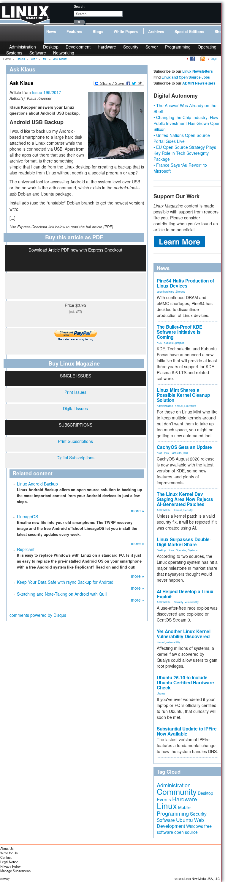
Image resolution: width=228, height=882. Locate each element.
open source (186, 832)
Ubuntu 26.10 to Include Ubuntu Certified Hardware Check (185, 682)
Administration (165, 406)
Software (37, 53)
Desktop (161, 550)
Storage (180, 291)
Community (177, 791)
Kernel (179, 406)
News (51, 31)
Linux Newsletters (197, 71)
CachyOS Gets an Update (184, 447)
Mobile (184, 807)
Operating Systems (186, 550)
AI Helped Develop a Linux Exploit (185, 594)
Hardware (107, 47)
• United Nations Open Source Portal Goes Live (181, 138)
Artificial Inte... (164, 510)
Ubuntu (161, 693)
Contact (6, 857)
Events (164, 799)
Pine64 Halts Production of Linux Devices (185, 283)
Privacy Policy (10, 866)
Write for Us (9, 852)
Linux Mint (190, 406)
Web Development (180, 823)
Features (74, 31)
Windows (194, 826)
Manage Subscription (15, 870)
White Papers (126, 31)
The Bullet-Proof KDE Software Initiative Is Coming (179, 332)
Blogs (98, 31)
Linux (171, 550)
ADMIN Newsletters (199, 83)
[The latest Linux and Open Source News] (202, 59)
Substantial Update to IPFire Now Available (187, 731)
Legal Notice (9, 861)
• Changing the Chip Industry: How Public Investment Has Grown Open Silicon (187, 123)
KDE (159, 342)
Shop (219, 31)
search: (79, 6)
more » (137, 510)
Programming (178, 47)
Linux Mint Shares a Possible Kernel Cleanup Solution (183, 395)
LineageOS (27, 516)
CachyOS (176, 453)
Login (214, 59)
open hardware (165, 291)
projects (179, 342)
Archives (156, 31)
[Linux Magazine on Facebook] (192, 59)
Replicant (25, 549)
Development (78, 47)
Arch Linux (163, 453)
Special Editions (189, 31)
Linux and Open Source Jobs (186, 77)
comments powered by (38, 615)
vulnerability (192, 602)
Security (130, 47)
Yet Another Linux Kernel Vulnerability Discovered (183, 634)
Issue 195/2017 (46, 92)
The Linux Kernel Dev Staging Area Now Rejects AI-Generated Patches (185, 499)
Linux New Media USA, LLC (202, 879)
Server (151, 47)
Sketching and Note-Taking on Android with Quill (62, 594)
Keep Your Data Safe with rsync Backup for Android (65, 582)
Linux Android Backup (37, 484)
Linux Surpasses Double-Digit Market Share (184, 542)
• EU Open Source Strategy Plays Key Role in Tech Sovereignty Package (184, 153)
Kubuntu (169, 342)
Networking (63, 53)
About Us (7, 848)
